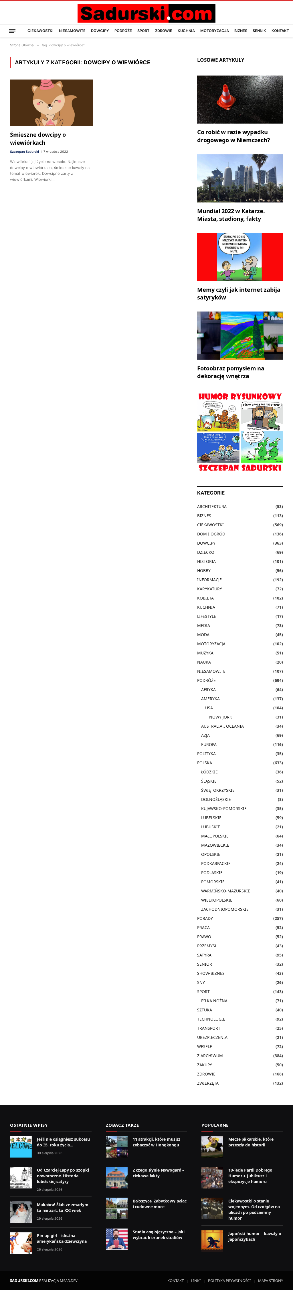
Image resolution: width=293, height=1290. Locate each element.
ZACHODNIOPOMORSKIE (225, 909)
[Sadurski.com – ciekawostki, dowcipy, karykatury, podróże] (146, 13)
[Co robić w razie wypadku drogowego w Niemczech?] (240, 100)
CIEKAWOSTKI (40, 31)
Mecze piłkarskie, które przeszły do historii (251, 1142)
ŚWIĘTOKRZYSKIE (218, 790)
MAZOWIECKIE (215, 845)
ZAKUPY (204, 1064)
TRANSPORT (208, 1028)
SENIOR (204, 964)
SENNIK (259, 31)
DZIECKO (205, 552)
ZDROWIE (163, 31)
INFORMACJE (209, 579)
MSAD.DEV (69, 1280)
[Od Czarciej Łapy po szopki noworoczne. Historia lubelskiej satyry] (21, 1177)
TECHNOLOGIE (211, 1019)
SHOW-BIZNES (211, 973)
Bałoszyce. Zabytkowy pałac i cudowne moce (160, 1203)
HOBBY (204, 570)
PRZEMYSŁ (207, 945)
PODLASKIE (212, 872)
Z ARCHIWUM (210, 1055)
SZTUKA (204, 1010)
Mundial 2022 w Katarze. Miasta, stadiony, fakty (231, 215)
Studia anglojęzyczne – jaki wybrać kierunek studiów (159, 1234)
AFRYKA (208, 689)
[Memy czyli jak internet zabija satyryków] (240, 257)
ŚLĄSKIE (209, 781)
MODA (203, 634)
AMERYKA (210, 698)
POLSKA (204, 762)
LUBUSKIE (210, 826)
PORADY (205, 918)
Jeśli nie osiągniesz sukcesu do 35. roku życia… (63, 1142)
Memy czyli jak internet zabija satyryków (238, 293)
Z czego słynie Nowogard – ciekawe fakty (159, 1172)
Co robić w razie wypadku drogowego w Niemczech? (233, 136)
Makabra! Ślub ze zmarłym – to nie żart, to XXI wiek (64, 1207)
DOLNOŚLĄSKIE (216, 799)
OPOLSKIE (210, 854)
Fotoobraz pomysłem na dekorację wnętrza (230, 372)
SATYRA (204, 955)
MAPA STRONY (270, 1280)
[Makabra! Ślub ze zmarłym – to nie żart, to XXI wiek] (21, 1212)
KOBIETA (205, 598)
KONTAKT (280, 31)
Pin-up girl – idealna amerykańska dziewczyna (62, 1238)
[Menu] (12, 30)
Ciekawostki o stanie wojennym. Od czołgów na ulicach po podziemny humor (254, 1209)
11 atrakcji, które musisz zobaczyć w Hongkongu (157, 1142)
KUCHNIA (186, 31)
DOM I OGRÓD (211, 534)
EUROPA (209, 744)
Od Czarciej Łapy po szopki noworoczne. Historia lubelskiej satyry (63, 1175)
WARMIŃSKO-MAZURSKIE (225, 891)
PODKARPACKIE (216, 863)
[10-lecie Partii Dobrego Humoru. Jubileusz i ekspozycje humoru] (212, 1177)
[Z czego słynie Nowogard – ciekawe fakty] (117, 1177)
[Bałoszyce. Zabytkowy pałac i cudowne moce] (117, 1208)
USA (209, 708)
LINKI (196, 1280)
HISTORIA (206, 561)
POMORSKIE (213, 881)
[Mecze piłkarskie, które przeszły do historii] (212, 1147)
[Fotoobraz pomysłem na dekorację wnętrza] (240, 335)
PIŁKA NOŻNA (214, 1000)
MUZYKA (205, 653)
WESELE (204, 1046)
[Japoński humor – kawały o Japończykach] (212, 1241)
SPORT (143, 31)
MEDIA (203, 625)
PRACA (203, 927)
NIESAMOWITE (72, 31)
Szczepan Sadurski (24, 152)
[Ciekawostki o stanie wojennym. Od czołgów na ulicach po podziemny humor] (212, 1208)
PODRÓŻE (123, 31)
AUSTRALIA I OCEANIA (222, 726)
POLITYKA (206, 753)
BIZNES (240, 31)
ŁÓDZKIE (209, 772)
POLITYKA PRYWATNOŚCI (229, 1280)
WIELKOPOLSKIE (216, 900)
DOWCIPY (100, 31)
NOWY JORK (220, 717)
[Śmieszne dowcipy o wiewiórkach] (51, 103)
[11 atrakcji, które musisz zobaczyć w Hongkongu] (117, 1147)
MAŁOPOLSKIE (215, 836)
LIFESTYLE (206, 616)
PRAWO (204, 936)
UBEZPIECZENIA (212, 1037)
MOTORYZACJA (214, 31)
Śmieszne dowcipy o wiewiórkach (38, 138)
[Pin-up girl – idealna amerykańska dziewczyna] (21, 1243)
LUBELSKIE (211, 817)
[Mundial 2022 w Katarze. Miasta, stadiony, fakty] (240, 178)
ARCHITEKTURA (212, 506)
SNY (201, 982)
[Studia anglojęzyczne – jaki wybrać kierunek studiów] (117, 1239)
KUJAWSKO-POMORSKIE (224, 808)
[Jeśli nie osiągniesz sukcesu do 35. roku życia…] (21, 1147)
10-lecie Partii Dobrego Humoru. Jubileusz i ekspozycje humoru (250, 1175)
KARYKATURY (209, 589)
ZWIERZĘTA (208, 1083)
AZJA (205, 735)
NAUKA (204, 662)
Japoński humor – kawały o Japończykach (254, 1236)
